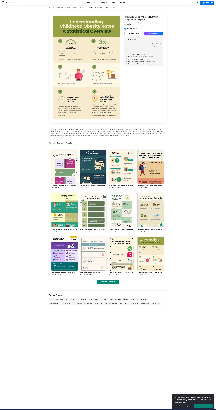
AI (94, 3)
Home (50, 7)
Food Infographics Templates (78, 299)
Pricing (122, 3)
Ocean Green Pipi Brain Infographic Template (64, 229)
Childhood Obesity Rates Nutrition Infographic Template (151, 272)
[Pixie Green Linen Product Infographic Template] (122, 210)
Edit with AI (154, 33)
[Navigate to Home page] (9, 2)
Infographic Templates (72, 7)
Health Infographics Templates (58, 299)
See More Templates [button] (108, 281)
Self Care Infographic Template (90, 272)
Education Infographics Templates (150, 303)
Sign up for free (207, 3)
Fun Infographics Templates (138, 299)
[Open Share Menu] (161, 28)
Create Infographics (59, 7)
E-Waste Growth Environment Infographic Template (93, 229)
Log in (196, 3)
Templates (103, 3)
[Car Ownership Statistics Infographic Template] (93, 167)
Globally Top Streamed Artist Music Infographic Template (122, 272)
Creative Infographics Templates (119, 299)
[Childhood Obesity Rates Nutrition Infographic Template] (151, 254)
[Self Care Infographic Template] (93, 254)
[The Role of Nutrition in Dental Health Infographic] (64, 254)
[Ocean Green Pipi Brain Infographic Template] (64, 210)
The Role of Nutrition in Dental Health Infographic (64, 272)
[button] (133, 33)
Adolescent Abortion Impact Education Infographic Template (122, 185)
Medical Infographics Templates (129, 303)
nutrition (82, 7)
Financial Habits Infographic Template (63, 185)
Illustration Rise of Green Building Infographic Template (151, 229)
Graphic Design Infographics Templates (106, 303)
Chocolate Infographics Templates (82, 303)
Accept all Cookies (203, 406)
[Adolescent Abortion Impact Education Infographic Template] (122, 167)
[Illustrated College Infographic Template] (151, 167)
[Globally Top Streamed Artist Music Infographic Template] (122, 254)
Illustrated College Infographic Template (150, 185)
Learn (113, 3)
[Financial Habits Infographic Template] (64, 167)
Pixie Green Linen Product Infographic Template (122, 229)
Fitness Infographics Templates (98, 299)
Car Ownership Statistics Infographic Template (93, 185)
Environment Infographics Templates (60, 303)
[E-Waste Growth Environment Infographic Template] (93, 210)
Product (87, 3)
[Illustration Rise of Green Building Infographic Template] (151, 210)
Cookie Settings (183, 406)
